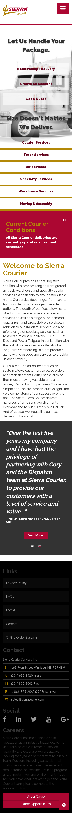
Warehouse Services (36, 191)
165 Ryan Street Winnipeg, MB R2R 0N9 (38, 667)
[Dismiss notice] (65, 220)
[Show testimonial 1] (32, 546)
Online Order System (21, 637)
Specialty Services (36, 179)
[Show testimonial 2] (39, 546)
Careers (11, 624)
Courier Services (36, 142)
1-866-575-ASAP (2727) (33, 691)
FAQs (10, 596)
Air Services (36, 167)
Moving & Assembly (36, 204)
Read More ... (36, 535)
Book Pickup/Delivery (36, 69)
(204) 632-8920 (26, 675)
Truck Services (36, 155)
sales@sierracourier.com (27, 699)
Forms (10, 610)
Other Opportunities (36, 804)
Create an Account (36, 84)
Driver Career (36, 796)
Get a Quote (36, 99)
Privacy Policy (16, 583)
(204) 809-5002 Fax (25, 683)
